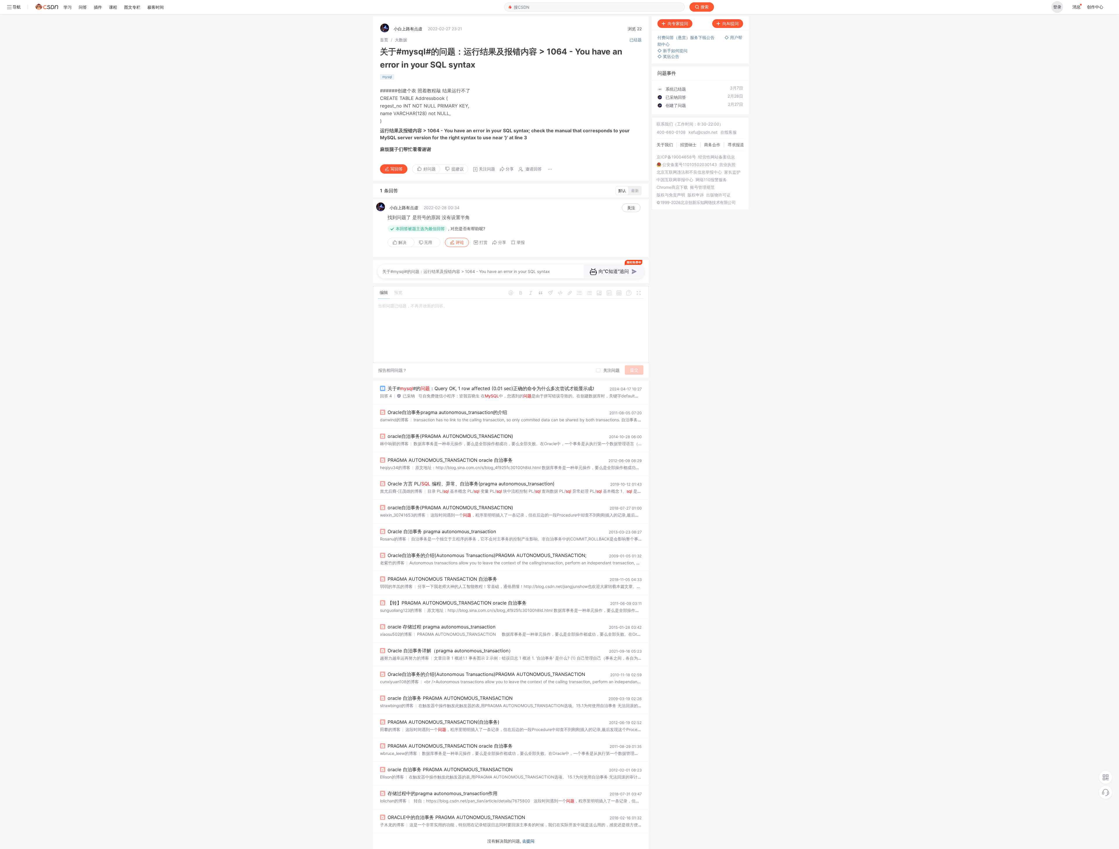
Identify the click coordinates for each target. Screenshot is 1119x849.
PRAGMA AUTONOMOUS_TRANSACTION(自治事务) (443, 722)
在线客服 (728, 132)
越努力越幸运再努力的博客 (404, 658)
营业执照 (727, 164)
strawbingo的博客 (397, 705)
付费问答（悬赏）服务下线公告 (686, 37)
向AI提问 (730, 23)
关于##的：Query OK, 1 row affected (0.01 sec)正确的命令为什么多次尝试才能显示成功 (492, 388)
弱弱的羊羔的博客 (396, 586)
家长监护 (732, 172)
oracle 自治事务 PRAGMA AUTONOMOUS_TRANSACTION (450, 698)
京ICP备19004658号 (676, 157)
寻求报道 (736, 144)
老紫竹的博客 (392, 562)
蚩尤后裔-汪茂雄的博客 (401, 491)
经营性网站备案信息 (716, 157)
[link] (384, 39)
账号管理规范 (702, 187)
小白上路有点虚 (408, 28)
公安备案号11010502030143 (689, 164)
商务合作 (712, 144)
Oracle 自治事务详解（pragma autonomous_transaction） (450, 651)
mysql (387, 77)
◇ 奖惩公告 (668, 56)
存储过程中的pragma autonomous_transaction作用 (442, 793)
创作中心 (1095, 6)
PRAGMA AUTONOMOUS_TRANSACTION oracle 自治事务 (450, 460)
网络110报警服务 (711, 179)
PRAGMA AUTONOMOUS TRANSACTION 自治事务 (442, 579)
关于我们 (665, 144)
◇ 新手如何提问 (672, 50)
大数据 (401, 39)
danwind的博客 (394, 419)
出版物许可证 (718, 195)
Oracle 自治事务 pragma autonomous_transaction (442, 531)
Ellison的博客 (392, 776)
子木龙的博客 (392, 824)
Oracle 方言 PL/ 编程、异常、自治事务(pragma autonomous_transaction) (471, 484)
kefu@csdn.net (703, 132)
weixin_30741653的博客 (402, 514)
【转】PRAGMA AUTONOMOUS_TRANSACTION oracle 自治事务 (457, 603)
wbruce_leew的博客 (398, 753)
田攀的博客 (390, 729)
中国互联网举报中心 (675, 179)
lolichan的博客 (393, 800)
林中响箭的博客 (394, 443)
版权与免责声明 (671, 195)
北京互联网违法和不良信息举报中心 (689, 172)
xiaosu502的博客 (396, 634)
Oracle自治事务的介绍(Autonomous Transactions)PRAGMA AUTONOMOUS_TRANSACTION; (487, 555)
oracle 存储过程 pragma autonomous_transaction (441, 627)
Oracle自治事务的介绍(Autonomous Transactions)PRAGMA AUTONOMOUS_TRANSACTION (486, 674)
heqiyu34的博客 (395, 467)
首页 (384, 39)
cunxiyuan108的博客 (399, 681)
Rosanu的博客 (393, 538)
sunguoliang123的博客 (401, 610)
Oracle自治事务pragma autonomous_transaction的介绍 (447, 412)
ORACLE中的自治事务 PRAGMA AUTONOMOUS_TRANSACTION (456, 817)
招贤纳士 (688, 144)
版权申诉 (695, 195)
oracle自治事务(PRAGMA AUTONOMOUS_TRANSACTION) (450, 436)
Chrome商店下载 (672, 187)
